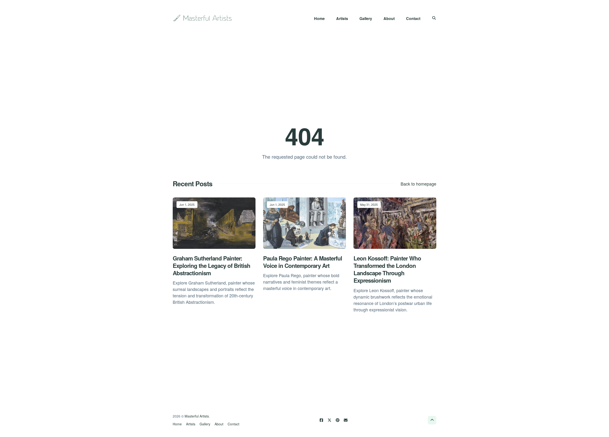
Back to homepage (418, 184)
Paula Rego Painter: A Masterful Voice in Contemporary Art (302, 262)
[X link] (329, 420)
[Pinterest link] (337, 420)
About (389, 18)
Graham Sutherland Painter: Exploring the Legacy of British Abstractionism (211, 265)
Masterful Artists (197, 416)
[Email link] (345, 420)
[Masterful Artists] (203, 18)
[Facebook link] (321, 420)
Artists (342, 18)
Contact (413, 18)
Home (319, 18)
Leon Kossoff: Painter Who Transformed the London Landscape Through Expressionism (387, 269)
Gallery (365, 18)
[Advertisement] (304, 74)
